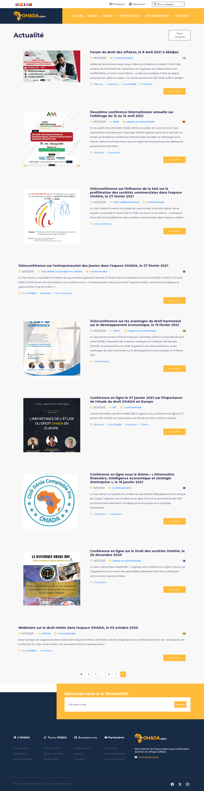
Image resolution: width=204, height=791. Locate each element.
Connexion (119, 4)
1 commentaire (155, 202)
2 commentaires (123, 58)
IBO (115, 407)
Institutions (20, 753)
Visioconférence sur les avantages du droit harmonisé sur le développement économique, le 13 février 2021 (135, 323)
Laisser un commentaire (140, 121)
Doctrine (79, 753)
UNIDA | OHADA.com (25, 783)
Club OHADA (129, 84)
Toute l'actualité (180, 35)
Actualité (181, 16)
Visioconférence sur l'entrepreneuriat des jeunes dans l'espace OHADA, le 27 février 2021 (93, 266)
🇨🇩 (184, 271)
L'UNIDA (92, 16)
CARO (122, 759)
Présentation (21, 748)
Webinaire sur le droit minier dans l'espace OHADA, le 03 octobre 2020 (78, 628)
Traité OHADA (52, 748)
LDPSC (116, 330)
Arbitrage (99, 152)
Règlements (51, 759)
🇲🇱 (184, 330)
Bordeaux (99, 424)
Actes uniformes (53, 753)
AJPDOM (46, 633)
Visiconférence (102, 361)
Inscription (139, 4)
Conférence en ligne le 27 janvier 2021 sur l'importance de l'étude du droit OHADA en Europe (136, 399)
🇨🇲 (184, 121)
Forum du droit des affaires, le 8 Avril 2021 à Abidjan (134, 52)
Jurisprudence (82, 748)
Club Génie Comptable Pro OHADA (61, 271)
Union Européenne (115, 753)
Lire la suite (174, 91)
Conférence (146, 84)
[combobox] (168, 4)
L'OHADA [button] (107, 16)
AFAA (116, 121)
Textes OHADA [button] (129, 16)
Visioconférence (102, 223)
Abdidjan (98, 84)
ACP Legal (110, 759)
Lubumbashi (45, 293)
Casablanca (113, 84)
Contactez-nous (148, 757)
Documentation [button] (157, 16)
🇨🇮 (184, 58)
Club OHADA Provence (126, 202)
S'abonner (180, 704)
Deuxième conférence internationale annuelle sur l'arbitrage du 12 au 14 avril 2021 (131, 114)
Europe (145, 424)
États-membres (23, 759)
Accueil (78, 16)
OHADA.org (110, 748)
